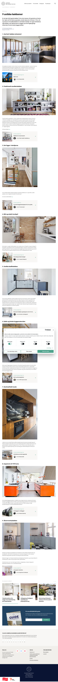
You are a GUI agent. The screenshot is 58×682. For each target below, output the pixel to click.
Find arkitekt (35, 3)
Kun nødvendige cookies (12, 351)
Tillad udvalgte (29, 351)
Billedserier (7, 7)
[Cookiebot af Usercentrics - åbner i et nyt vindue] (46, 330)
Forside (3, 7)
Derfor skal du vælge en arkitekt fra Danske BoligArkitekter (35, 655)
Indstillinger (49, 347)
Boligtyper (42, 3)
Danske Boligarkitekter (8, 3)
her (9, 129)
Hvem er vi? (32, 652)
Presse (31, 658)
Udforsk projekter (28, 3)
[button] (55, 581)
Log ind (44, 654)
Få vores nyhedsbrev (34, 660)
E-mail (26, 617)
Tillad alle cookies (45, 351)
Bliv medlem (45, 652)
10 (24, 642)
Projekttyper (47, 3)
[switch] (21, 344)
